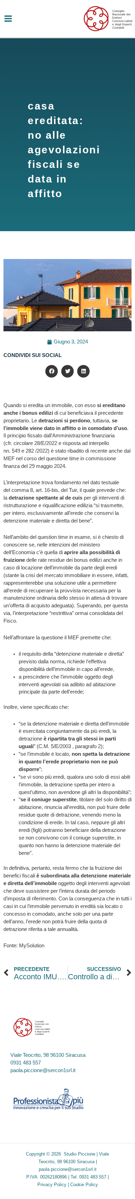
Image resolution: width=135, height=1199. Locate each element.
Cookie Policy (84, 1184)
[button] (51, 371)
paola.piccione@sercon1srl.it (42, 1070)
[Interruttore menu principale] (8, 18)
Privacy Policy (51, 1184)
